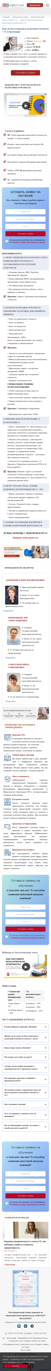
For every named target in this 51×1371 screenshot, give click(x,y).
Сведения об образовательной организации (25, 1322)
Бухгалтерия (9, 1251)
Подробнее (10, 611)
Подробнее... (10, 1265)
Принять (15, 1366)
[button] (17, 1271)
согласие (12, 1362)
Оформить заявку (25, 73)
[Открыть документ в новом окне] (25, 1288)
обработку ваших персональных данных (28, 242)
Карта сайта (25, 1350)
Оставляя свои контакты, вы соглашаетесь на (27, 241)
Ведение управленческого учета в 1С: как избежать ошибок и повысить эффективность (25, 1243)
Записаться (35, 5)
